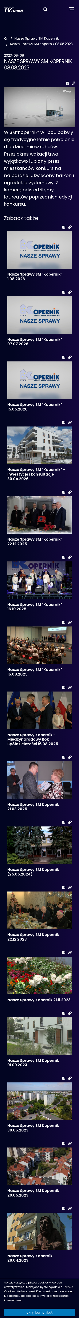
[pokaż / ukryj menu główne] (71, 9)
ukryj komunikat (40, 1312)
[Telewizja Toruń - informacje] (13, 9)
